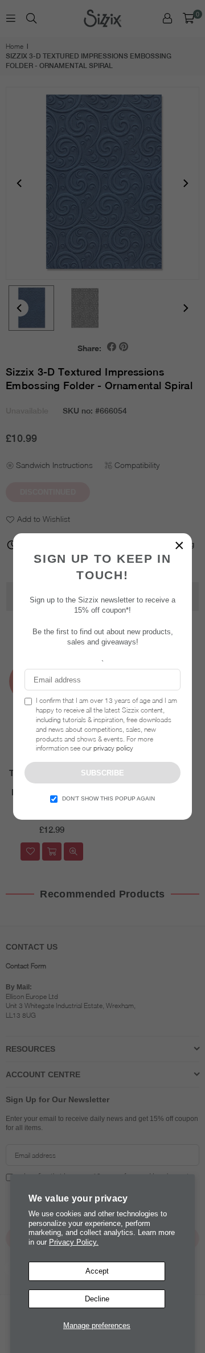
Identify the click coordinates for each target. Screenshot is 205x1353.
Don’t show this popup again (108, 798)
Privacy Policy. (74, 1242)
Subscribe (102, 773)
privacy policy (113, 748)
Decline (97, 1299)
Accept (97, 1271)
